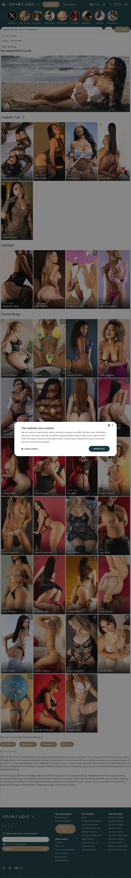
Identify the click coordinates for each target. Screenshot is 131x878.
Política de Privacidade (39, 442)
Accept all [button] (99, 448)
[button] (29, 448)
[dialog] (65, 439)
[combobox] (109, 425)
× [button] (112, 425)
